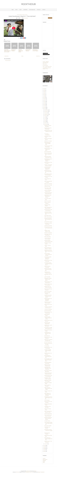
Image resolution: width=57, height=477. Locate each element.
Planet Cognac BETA (47, 236)
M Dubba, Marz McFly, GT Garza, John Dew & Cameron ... (48, 418)
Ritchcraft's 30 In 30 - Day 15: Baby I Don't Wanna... (48, 149)
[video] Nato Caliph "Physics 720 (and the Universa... (48, 318)
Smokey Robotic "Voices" (48, 221)
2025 (44, 90)
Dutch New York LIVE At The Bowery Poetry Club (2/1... (48, 296)
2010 (44, 445)
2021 (44, 94)
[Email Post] (4, 39)
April (45, 121)
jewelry (44, 461)
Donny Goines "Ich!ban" (47, 425)
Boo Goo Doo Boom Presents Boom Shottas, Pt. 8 (47, 168)
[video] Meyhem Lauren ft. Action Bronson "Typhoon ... (48, 160)
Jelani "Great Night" (47, 276)
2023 (44, 93)
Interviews (25, 9)
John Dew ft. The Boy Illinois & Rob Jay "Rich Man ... (48, 213)
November (46, 111)
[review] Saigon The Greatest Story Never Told (48, 356)
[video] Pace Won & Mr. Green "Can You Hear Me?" (47, 269)
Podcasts (38, 9)
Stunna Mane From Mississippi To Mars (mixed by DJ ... (47, 368)
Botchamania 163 (47, 335)
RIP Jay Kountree (45, 65)
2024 (44, 91)
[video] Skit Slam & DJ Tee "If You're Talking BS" (47, 171)
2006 (44, 451)
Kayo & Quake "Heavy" (47, 215)
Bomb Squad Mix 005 (47, 151)
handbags (44, 460)
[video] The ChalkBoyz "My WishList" (20, 50)
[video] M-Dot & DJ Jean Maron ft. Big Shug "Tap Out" (48, 251)
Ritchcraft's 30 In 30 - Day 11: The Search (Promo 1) (48, 228)
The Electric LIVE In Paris (48, 225)
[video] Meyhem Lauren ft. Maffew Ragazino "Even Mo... (48, 397)
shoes (44, 462)
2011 (44, 108)
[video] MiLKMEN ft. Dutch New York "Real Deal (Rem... (48, 360)
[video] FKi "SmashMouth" (48, 232)
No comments (26, 18)
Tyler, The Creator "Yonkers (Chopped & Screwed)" (48, 254)
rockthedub (28, 4)
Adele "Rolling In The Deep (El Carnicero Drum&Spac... (47, 394)
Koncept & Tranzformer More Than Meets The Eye (48, 219)
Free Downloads (32, 9)
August (46, 115)
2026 (44, 88)
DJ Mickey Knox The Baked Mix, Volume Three (47, 333)
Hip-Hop (18, 14)
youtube (25, 14)
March (46, 122)
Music (21, 9)
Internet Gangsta (46, 400)
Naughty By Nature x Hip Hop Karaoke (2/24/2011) (48, 299)
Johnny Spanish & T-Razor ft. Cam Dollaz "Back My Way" (48, 423)
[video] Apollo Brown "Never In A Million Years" (47, 143)
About (16, 9)
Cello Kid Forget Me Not (48, 413)
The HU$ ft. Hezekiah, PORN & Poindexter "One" (47, 350)
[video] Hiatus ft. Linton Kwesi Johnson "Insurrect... (47, 196)
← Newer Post (6, 56)
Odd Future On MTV (47, 186)
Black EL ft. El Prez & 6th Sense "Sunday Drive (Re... (48, 154)
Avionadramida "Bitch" (47, 310)
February (46, 124)
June (45, 118)
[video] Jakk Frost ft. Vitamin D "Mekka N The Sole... (48, 438)
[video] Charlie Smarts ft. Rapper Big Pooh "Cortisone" (7, 50)
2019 (44, 97)
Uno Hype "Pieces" (47, 420)
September (46, 114)
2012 (44, 107)
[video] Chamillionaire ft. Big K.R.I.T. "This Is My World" (22, 16)
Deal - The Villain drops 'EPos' (47, 66)
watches (44, 458)
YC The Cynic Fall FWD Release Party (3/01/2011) (47, 258)
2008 (44, 448)
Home (12, 9)
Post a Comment (7, 60)
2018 (44, 98)
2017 (44, 100)
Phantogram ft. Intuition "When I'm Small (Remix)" (47, 279)
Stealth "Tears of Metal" (48, 291)
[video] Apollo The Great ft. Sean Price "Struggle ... (48, 430)
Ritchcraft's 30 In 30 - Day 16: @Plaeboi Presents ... (48, 131)
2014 (44, 104)
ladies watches (45, 459)
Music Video (22, 14)
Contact (43, 9)
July (45, 117)
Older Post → (38, 56)
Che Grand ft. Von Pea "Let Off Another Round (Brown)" (48, 263)
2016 (44, 101)
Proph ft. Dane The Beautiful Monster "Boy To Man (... (48, 388)
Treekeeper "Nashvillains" (48, 309)
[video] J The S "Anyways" (48, 183)
